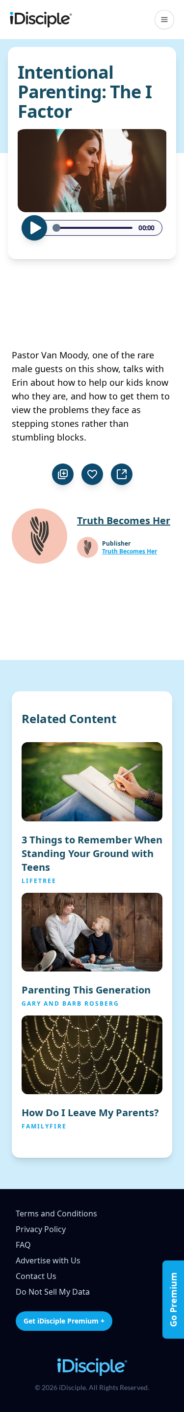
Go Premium (173, 1299)
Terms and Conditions (56, 1213)
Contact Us (36, 1276)
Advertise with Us (48, 1260)
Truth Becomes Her (129, 551)
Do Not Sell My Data (53, 1291)
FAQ (23, 1244)
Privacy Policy (41, 1229)
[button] (164, 19)
